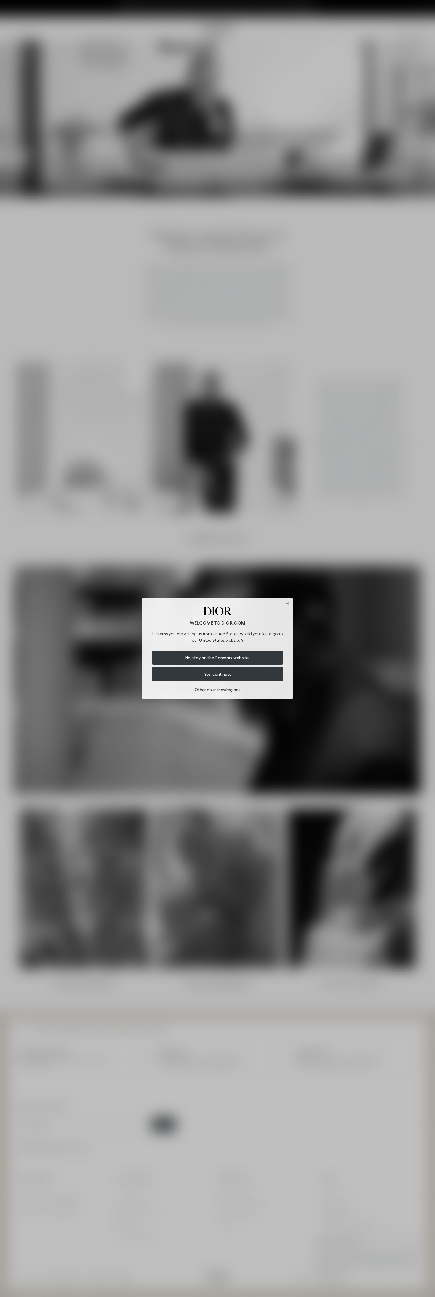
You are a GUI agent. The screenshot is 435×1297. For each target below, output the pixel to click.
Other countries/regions (217, 689)
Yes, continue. (217, 674)
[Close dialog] (287, 603)
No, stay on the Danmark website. (217, 657)
